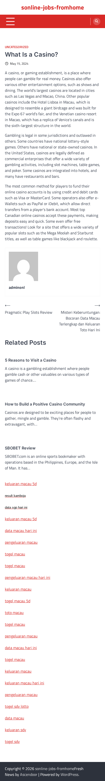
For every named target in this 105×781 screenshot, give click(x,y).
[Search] (96, 21)
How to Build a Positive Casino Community (45, 404)
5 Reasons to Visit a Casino (30, 360)
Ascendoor (28, 774)
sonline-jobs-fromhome (52, 7)
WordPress (69, 774)
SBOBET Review (20, 448)
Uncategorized (16, 47)
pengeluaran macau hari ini (27, 577)
